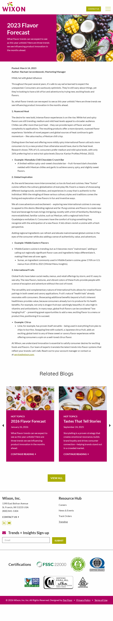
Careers (63, 504)
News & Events (66, 510)
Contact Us (93, 9)
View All (56, 478)
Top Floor (67, 600)
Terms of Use (100, 600)
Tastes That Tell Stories (82, 421)
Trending (63, 521)
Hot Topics (18, 416)
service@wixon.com (24, 354)
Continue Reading (23, 454)
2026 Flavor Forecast (28, 421)
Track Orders (65, 516)
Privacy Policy (83, 600)
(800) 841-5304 (10, 510)
